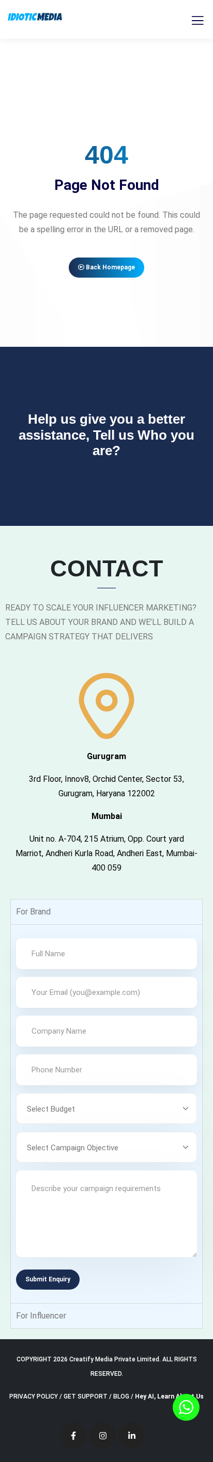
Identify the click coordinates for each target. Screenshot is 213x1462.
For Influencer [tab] (41, 1316)
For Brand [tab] (33, 912)
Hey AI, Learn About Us (169, 1396)
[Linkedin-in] (131, 1435)
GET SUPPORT (86, 1396)
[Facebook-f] (73, 1435)
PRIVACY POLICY (33, 1396)
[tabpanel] (106, 1113)
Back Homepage (109, 267)
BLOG (121, 1396)
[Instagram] (102, 1435)
